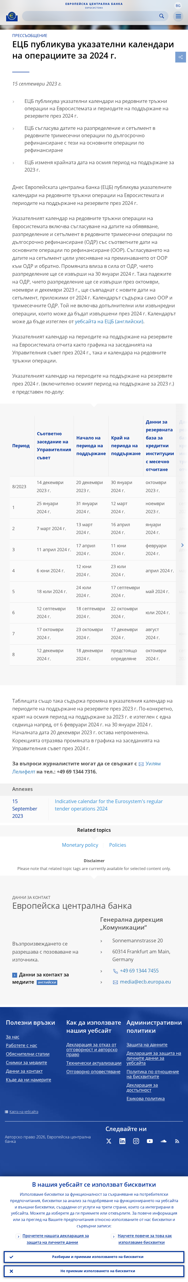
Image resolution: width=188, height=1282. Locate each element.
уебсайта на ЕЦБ (94, 322)
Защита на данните (147, 1045)
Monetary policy (80, 845)
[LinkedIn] (122, 1141)
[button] (178, 5)
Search (162, 16)
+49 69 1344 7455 (139, 971)
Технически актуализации (93, 1063)
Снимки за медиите (26, 1063)
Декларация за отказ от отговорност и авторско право (92, 1050)
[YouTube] (150, 1141)
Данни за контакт (24, 1071)
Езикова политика (146, 1099)
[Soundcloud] (163, 1141)
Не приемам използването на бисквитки (97, 1271)
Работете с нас (21, 1046)
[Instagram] (136, 1141)
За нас (12, 1037)
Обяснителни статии (27, 1054)
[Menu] (178, 16)
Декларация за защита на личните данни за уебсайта (154, 1058)
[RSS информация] (177, 1141)
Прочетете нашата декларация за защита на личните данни (56, 1239)
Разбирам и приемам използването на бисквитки (97, 1257)
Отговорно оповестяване (93, 1072)
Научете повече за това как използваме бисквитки (145, 1239)
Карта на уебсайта (24, 1112)
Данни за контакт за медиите (40, 979)
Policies (117, 845)
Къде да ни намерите (28, 1080)
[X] (109, 1141)
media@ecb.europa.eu (145, 982)
